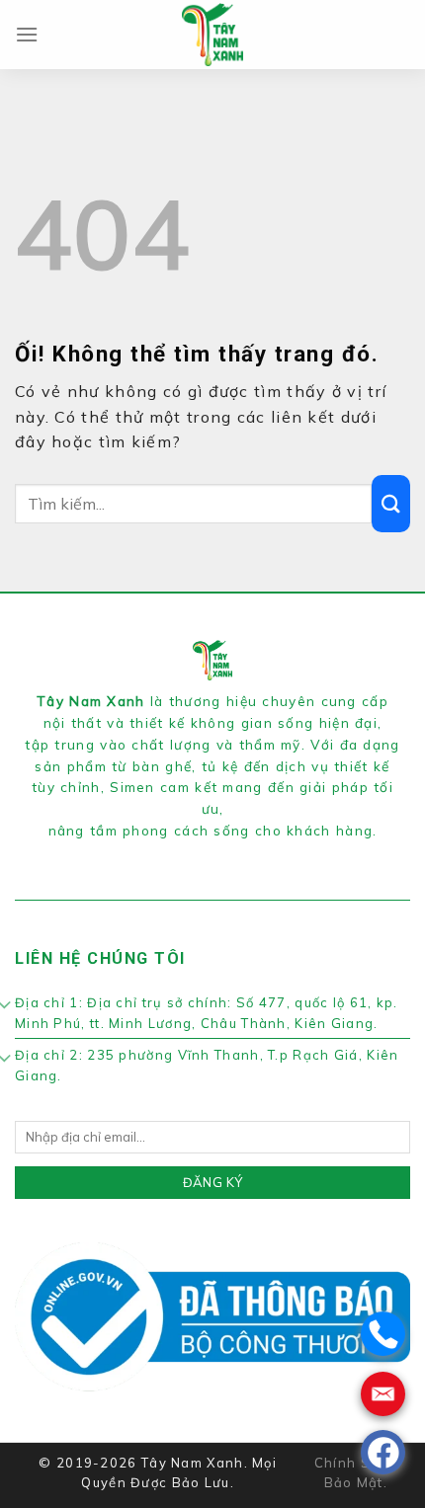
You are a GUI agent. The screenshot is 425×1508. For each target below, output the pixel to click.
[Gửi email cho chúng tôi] (245, 855)
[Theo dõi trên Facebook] (179, 855)
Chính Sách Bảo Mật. (355, 1473)
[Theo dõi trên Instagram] (201, 855)
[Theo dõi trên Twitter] (222, 855)
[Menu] (27, 34)
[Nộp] (391, 503)
